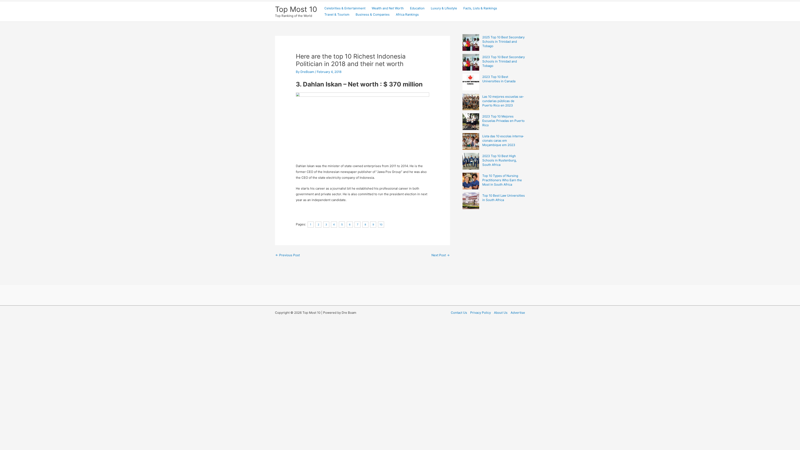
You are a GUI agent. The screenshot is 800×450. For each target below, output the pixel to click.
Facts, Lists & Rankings (480, 8)
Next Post (440, 255)
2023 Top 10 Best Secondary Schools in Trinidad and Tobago (503, 61)
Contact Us (459, 313)
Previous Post (287, 255)
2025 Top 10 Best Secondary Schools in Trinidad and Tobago (503, 41)
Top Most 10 (296, 9)
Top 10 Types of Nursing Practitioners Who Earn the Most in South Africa (502, 180)
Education (417, 8)
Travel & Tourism (336, 14)
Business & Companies (373, 14)
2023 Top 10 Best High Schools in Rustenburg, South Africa (499, 160)
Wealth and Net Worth (388, 8)
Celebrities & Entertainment (344, 8)
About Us (501, 313)
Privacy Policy (480, 313)
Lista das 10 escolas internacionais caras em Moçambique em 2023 (503, 140)
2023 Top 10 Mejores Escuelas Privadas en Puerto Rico (503, 120)
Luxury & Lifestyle (444, 8)
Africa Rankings (407, 14)
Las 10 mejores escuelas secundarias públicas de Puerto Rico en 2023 (503, 101)
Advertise (518, 313)
